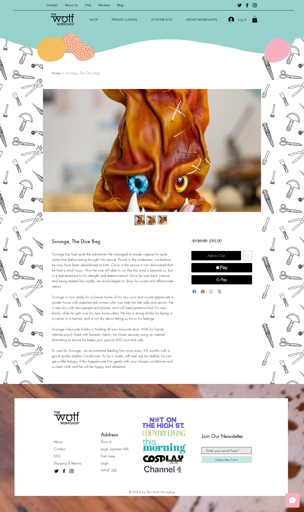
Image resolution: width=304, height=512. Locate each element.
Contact (59, 448)
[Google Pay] (221, 279)
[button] (94, 19)
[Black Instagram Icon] (254, 5)
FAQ (57, 456)
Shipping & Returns (67, 463)
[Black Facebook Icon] (247, 5)
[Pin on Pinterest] (202, 291)
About (58, 441)
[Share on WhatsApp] (211, 291)
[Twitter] (239, 5)
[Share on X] (219, 291)
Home (56, 72)
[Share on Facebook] (194, 291)
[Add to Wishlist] (247, 255)
